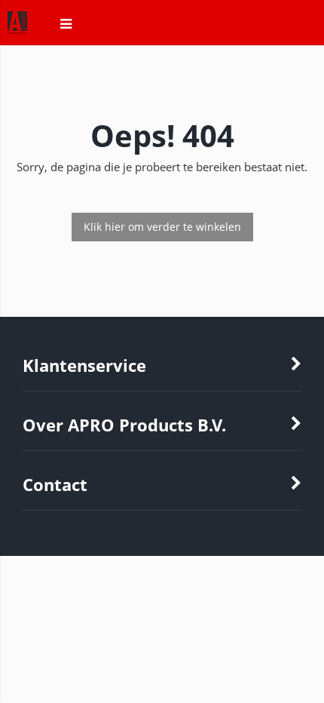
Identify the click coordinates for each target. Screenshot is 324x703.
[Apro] (10, 31)
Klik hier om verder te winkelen (162, 226)
